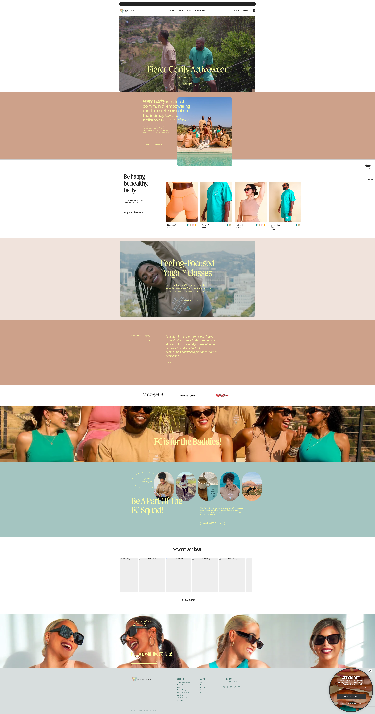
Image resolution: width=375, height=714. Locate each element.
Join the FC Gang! (182, 697)
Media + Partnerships (207, 685)
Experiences (200, 11)
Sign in (236, 11)
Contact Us (227, 678)
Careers (202, 690)
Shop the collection (132, 212)
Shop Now (187, 83)
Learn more (151, 144)
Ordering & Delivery (183, 682)
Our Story (203, 682)
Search (246, 11)
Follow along (188, 599)
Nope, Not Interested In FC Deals (351, 703)
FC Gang (203, 687)
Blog (189, 11)
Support (180, 678)
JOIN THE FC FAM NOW (351, 697)
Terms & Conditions (183, 692)
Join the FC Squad (212, 523)
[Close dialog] (370, 671)
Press (202, 692)
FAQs (178, 687)
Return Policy (181, 685)
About (180, 11)
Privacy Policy (181, 690)
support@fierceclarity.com (232, 682)
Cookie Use (180, 695)
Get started (180, 700)
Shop (172, 11)
